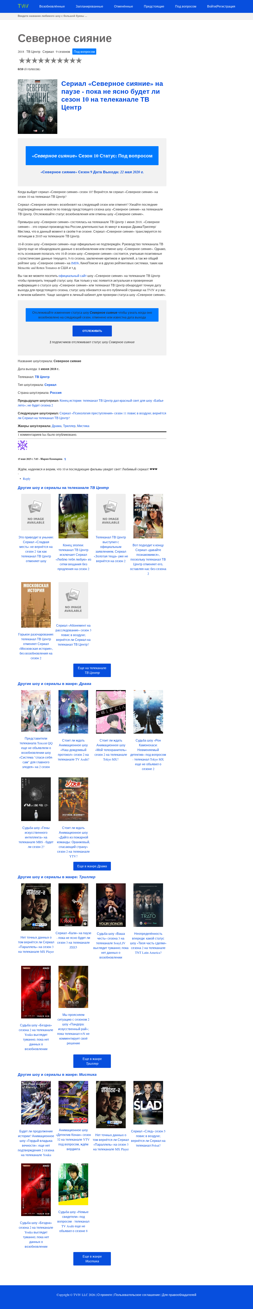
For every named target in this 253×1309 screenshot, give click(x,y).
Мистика (83, 426)
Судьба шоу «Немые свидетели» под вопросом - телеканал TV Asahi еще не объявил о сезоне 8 (73, 1221)
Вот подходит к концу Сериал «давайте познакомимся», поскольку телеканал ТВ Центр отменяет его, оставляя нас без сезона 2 (148, 559)
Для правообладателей (179, 1295)
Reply (26, 478)
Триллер (69, 426)
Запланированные (89, 6)
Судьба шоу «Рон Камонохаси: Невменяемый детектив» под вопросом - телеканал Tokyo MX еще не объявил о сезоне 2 (148, 754)
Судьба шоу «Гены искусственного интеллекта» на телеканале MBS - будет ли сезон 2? (36, 837)
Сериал (50, 384)
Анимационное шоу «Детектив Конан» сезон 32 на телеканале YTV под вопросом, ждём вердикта (73, 1139)
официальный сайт (73, 276)
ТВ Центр (42, 376)
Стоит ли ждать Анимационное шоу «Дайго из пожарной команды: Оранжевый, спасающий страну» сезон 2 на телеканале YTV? (73, 842)
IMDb (75, 263)
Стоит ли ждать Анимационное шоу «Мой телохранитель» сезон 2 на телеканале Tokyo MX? (110, 749)
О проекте (104, 1295)
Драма (56, 426)
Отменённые (123, 6)
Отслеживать (92, 331)
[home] (23, 7)
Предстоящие (154, 6)
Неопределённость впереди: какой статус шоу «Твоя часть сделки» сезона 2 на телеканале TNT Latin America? (148, 943)
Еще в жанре (92, 866)
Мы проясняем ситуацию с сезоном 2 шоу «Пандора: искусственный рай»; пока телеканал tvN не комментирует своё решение (73, 1029)
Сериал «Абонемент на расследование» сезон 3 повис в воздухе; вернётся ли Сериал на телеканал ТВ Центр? (73, 634)
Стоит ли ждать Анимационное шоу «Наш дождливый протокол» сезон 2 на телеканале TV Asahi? (73, 749)
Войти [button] (211, 6)
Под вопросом (185, 6)
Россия (55, 392)
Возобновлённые (52, 6)
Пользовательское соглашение (137, 1295)
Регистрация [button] (226, 6)
